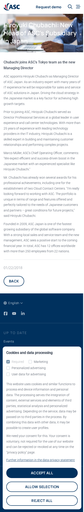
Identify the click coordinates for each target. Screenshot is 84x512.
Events (9, 341)
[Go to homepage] (12, 7)
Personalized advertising (29, 368)
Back (14, 281)
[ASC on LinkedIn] (23, 313)
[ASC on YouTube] (14, 313)
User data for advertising (29, 374)
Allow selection (42, 486)
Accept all (42, 472)
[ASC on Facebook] (6, 313)
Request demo (48, 6)
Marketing (41, 362)
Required (18, 362)
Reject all (41, 500)
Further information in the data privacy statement (40, 460)
